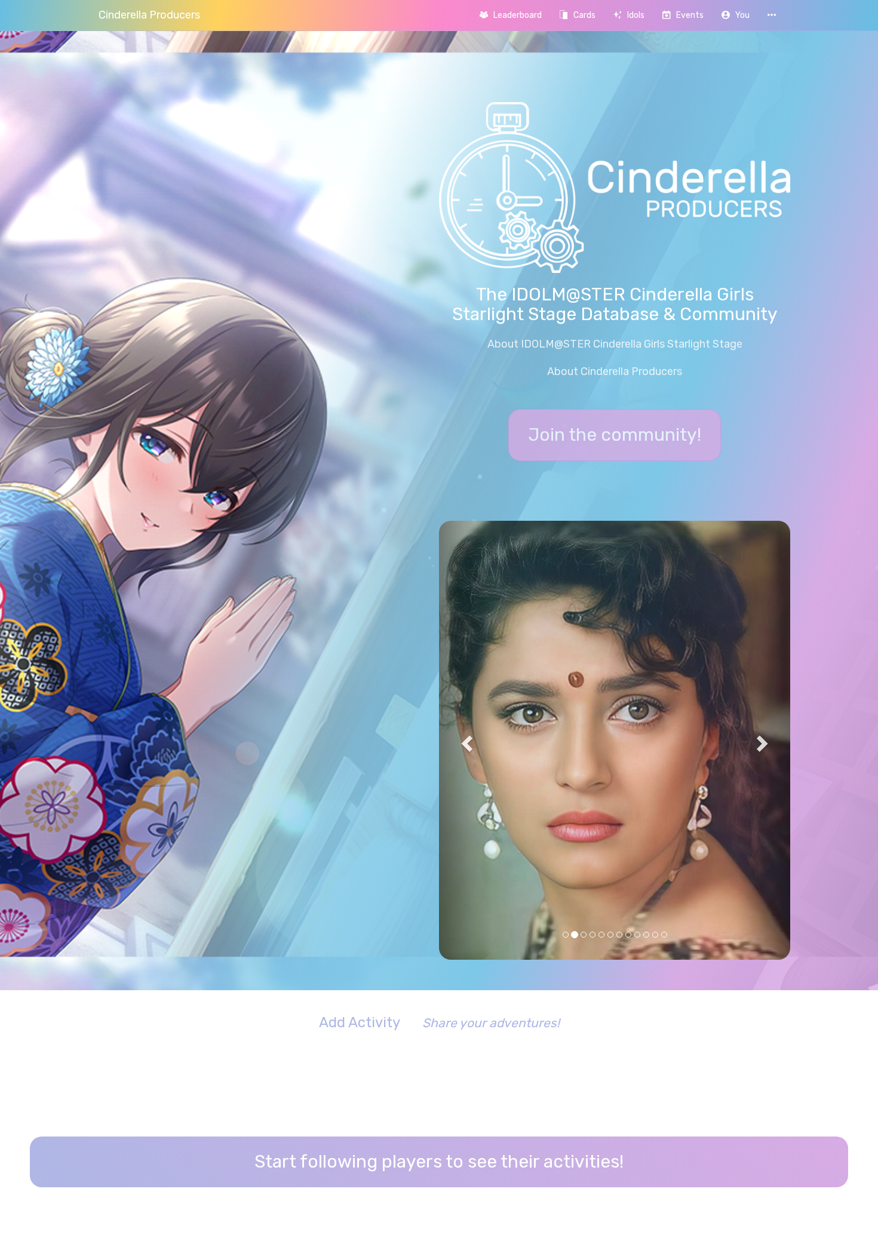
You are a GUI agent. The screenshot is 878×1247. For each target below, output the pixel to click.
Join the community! (614, 435)
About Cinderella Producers (614, 371)
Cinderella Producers (149, 15)
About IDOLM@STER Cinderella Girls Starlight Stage (614, 344)
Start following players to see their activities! (439, 1028)
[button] (736, 15)
